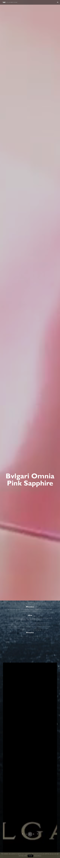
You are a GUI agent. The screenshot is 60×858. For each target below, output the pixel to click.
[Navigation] (57, 2)
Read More (37, 855)
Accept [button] (30, 855)
